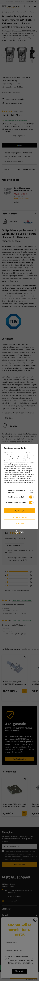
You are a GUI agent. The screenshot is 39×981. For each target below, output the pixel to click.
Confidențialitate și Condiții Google (14, 471)
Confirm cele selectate (19, 517)
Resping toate (19, 523)
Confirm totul (19, 511)
